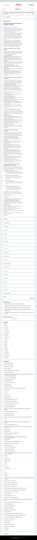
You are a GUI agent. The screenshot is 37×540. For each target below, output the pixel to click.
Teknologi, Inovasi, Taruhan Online (9, 524)
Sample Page (17, 9)
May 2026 (5, 324)
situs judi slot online (7, 461)
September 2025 (6, 337)
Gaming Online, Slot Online (8, 386)
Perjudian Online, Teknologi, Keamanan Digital (11, 443)
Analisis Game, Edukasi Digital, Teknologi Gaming (11, 370)
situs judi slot (6, 457)
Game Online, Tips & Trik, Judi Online (9, 382)
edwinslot (5, 237)
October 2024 (6, 357)
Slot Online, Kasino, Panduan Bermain (9, 486)
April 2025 (5, 346)
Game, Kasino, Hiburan (7, 384)
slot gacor (5, 248)
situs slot (5, 230)
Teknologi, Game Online (7, 520)
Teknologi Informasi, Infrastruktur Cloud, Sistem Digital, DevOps (13, 513)
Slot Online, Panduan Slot (8, 493)
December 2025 (6, 331)
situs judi (5, 455)
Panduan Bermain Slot (7, 431)
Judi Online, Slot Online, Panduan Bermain (10, 401)
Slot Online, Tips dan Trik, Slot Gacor (9, 495)
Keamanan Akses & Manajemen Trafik (9, 406)
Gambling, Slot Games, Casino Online (9, 378)
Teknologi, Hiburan (7, 522)
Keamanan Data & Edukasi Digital (9, 413)
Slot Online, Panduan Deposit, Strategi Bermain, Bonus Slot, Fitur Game (14, 488)
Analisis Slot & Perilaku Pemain (9, 372)
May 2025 (5, 344)
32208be (5, 26)
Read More (5, 215)
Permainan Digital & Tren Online (9, 445)
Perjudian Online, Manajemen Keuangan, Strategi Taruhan (12, 441)
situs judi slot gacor (7, 459)
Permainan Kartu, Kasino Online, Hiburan (10, 447)
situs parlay (6, 278)
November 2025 (6, 333)
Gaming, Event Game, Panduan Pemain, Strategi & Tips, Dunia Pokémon (14, 388)
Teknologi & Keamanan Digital (8, 507)
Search (4, 296)
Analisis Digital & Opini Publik (8, 366)
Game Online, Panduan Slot (8, 380)
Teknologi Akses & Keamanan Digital (9, 509)
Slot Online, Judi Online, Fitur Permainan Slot (11, 482)
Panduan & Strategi (7, 429)
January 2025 (6, 352)
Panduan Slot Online (7, 439)
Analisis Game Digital (7, 368)
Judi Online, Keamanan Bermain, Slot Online (10, 399)
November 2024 (6, 355)
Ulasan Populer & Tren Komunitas (9, 526)
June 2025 (5, 342)
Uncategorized (6, 528)
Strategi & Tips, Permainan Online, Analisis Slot (11, 497)
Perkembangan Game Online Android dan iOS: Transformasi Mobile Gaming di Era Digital (19, 12)
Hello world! (15, 318)
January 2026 (6, 329)
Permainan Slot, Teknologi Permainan (9, 450)
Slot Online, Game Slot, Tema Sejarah (9, 480)
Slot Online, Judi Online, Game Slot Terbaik (10, 484)
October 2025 (6, 335)
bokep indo (5, 274)
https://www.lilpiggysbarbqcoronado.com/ (10, 28)
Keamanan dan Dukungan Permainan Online (10, 411)
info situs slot (6, 393)
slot (4, 470)
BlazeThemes (17, 538)
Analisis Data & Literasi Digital (8, 364)
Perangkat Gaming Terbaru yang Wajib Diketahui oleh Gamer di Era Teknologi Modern (17, 307)
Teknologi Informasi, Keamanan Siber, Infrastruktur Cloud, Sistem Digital (15, 515)
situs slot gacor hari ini (7, 263)
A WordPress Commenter (8, 318)
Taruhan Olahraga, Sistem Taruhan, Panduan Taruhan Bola (12, 502)
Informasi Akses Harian (7, 397)
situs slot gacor (6, 226)
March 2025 (6, 348)
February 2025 (6, 350)
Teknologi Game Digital (7, 511)
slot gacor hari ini (6, 256)
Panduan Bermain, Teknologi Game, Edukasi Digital (11, 433)
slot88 (5, 285)
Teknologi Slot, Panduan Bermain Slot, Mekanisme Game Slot (13, 517)
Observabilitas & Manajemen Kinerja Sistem (10, 424)
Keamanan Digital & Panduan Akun (9, 415)
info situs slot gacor (7, 395)
